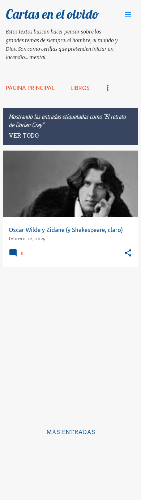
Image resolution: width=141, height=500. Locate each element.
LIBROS (80, 88)
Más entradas (70, 432)
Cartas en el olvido (52, 14)
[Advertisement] (70, 343)
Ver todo (24, 136)
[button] (128, 253)
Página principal (30, 88)
